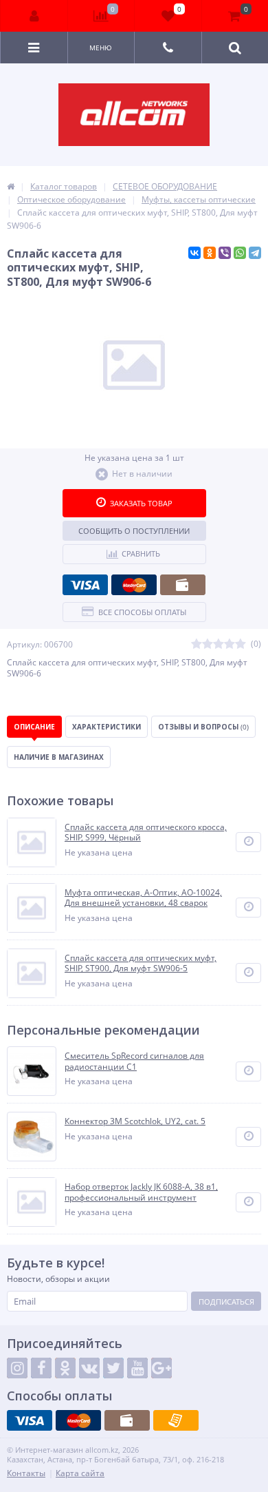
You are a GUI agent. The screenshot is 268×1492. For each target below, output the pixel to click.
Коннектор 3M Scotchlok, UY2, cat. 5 (135, 1121)
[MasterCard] (134, 584)
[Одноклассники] (209, 253)
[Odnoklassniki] (65, 1368)
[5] (240, 644)
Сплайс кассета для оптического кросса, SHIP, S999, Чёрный (146, 832)
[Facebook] (41, 1368)
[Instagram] (17, 1368)
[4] (229, 644)
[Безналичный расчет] (176, 1420)
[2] (207, 644)
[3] (218, 644)
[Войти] (34, 16)
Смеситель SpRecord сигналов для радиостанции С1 (134, 1061)
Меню (100, 47)
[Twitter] (113, 1368)
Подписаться (226, 1301)
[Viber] (225, 253)
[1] (196, 644)
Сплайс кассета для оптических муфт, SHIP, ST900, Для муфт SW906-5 (140, 963)
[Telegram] (255, 253)
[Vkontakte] (89, 1368)
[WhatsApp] (240, 253)
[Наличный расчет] (182, 584)
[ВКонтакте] (194, 253)
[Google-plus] (161, 1368)
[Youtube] (137, 1368)
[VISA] (85, 584)
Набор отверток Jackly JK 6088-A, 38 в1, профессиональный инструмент (141, 1192)
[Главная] (10, 186)
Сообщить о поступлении (134, 531)
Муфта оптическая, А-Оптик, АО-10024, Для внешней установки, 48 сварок (143, 898)
